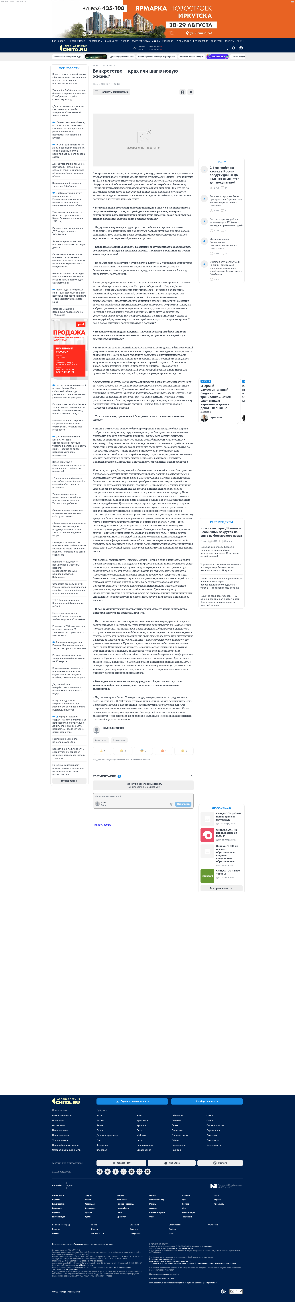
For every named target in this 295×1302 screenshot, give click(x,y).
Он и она (176, 1120)
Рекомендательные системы (161, 1278)
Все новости (59, 41)
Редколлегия (200, 41)
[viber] (123, 1172)
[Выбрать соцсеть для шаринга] (190, 92)
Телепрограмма (141, 41)
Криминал (142, 1120)
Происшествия (180, 1135)
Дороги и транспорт (107, 1135)
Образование (144, 1150)
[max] (131, 1172)
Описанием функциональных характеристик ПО (170, 1261)
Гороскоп (167, 41)
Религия (176, 1150)
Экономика (212, 1140)
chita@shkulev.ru (86, 1265)
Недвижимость (77, 41)
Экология (211, 1135)
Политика (177, 1130)
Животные (102, 1145)
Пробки (241, 41)
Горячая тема (119, 740)
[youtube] (147, 1172)
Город (99, 1130)
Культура (141, 1125)
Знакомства (111, 41)
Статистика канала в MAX (66, 1150)
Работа (175, 1140)
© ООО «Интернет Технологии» (66, 1292)
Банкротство (101, 740)
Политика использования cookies (164, 1274)
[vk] (107, 1172)
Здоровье (101, 1150)
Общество (177, 1115)
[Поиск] (226, 48)
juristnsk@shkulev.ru (122, 1267)
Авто (99, 1115)
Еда (98, 1140)
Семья (209, 1115)
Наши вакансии (60, 1135)
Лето (139, 1130)
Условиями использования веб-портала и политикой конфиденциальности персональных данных (192, 1263)
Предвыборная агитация (65, 1145)
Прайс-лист (58, 1120)
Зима (139, 1115)
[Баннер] (96, 56)
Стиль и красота (215, 1125)
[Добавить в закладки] (182, 92)
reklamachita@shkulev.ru (202, 1246)
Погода (125, 41)
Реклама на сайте (61, 1115)
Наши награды (60, 1130)
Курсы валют (183, 41)
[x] (139, 1172)
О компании (58, 1125)
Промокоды (95, 41)
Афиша (156, 41)
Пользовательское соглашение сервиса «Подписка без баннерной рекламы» (183, 1283)
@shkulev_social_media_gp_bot (180, 1248)
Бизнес (100, 1120)
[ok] (115, 1172)
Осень (175, 1125)
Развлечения (179, 1145)
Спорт (209, 1120)
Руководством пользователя (162, 1259)
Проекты (229, 41)
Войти (103, 805)
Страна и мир (213, 1130)
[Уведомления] (233, 48)
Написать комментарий (114, 92)
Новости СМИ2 (102, 824)
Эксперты (216, 41)
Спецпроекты (213, 1145)
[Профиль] (241, 48)
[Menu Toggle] (54, 48)
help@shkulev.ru (72, 1269)
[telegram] (99, 1172)
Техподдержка (60, 1140)
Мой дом (141, 1135)
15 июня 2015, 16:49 (101, 84)
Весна (99, 1125)
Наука (140, 1140)
